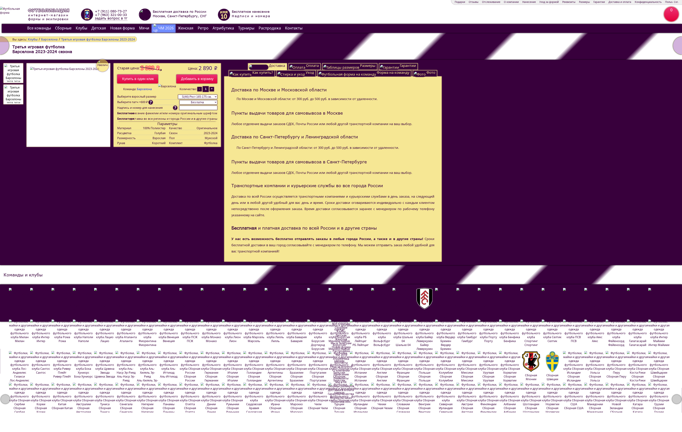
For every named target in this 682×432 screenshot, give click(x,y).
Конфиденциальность (648, 2)
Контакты (293, 28)
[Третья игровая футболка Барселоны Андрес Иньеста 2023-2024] (4, 45)
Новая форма (122, 28)
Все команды (39, 28)
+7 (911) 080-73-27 (111, 11)
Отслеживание (491, 2)
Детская (98, 28)
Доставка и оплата (619, 2)
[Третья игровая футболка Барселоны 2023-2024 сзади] (13, 94)
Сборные (63, 28)
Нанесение (529, 2)
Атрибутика (223, 28)
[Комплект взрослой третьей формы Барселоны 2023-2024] (677, 45)
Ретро (203, 28)
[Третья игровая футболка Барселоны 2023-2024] (13, 73)
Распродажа (270, 28)
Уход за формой (549, 2)
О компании (511, 2)
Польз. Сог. (671, 2)
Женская (185, 28)
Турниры (246, 28)
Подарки (460, 2)
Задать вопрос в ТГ (111, 18)
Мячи (144, 28)
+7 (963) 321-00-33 (111, 14)
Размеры (584, 2)
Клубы (81, 28)
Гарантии (599, 2)
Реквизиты (568, 2)
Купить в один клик (138, 79)
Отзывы (473, 2)
